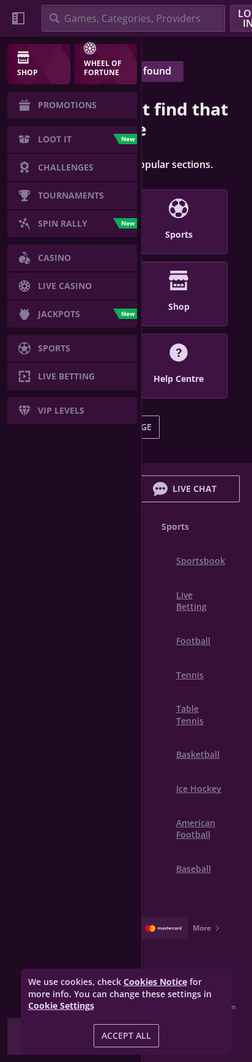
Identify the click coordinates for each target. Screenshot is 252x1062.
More (202, 928)
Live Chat (194, 488)
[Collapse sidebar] (18, 18)
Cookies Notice (155, 981)
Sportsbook (200, 560)
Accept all (126, 1035)
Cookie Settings (61, 1006)
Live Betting (191, 601)
